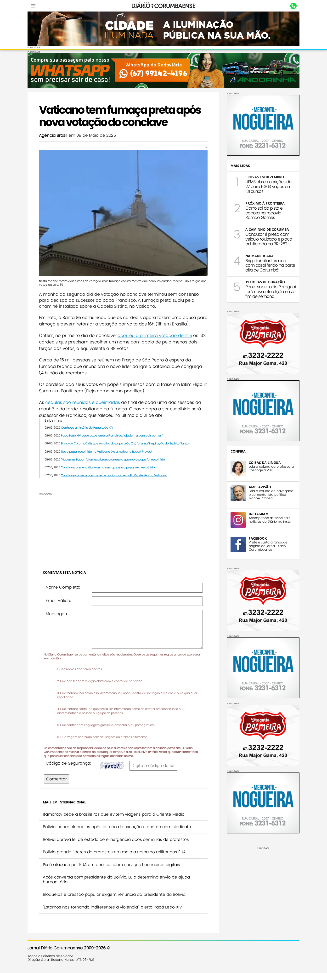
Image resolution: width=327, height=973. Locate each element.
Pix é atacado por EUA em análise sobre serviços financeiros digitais (111, 864)
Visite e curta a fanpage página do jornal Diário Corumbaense (268, 546)
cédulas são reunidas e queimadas (82, 402)
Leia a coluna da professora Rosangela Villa (271, 468)
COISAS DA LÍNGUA (265, 462)
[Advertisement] (123, 528)
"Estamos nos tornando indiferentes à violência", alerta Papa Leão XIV (112, 907)
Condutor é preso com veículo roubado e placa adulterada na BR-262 (268, 239)
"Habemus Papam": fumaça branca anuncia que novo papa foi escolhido (113, 459)
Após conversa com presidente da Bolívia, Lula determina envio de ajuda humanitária (116, 879)
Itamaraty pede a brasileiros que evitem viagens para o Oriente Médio (114, 814)
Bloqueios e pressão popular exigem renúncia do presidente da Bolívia (114, 894)
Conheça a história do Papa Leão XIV (87, 427)
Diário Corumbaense (163, 5)
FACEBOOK (258, 538)
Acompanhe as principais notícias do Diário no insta (270, 520)
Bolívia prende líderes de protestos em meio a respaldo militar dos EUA (114, 852)
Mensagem (57, 614)
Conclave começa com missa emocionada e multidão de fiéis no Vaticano (114, 475)
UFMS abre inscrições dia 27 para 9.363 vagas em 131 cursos (268, 186)
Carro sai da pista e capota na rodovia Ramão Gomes (263, 213)
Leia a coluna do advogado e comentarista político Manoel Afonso (271, 495)
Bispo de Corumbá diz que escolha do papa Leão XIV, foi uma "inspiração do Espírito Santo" (125, 443)
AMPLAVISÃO (260, 487)
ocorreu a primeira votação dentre (155, 335)
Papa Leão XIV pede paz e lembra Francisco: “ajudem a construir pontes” (112, 435)
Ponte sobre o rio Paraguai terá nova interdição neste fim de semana (270, 291)
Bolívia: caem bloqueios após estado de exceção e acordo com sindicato (117, 827)
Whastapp (293, 6)
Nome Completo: (63, 587)
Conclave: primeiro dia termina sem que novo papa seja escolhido (108, 467)
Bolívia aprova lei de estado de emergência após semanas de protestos (116, 839)
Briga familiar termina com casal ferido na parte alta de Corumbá (270, 265)
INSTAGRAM (259, 514)
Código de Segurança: (68, 763)
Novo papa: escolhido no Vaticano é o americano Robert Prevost (106, 451)
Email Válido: (58, 600)
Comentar (56, 779)
